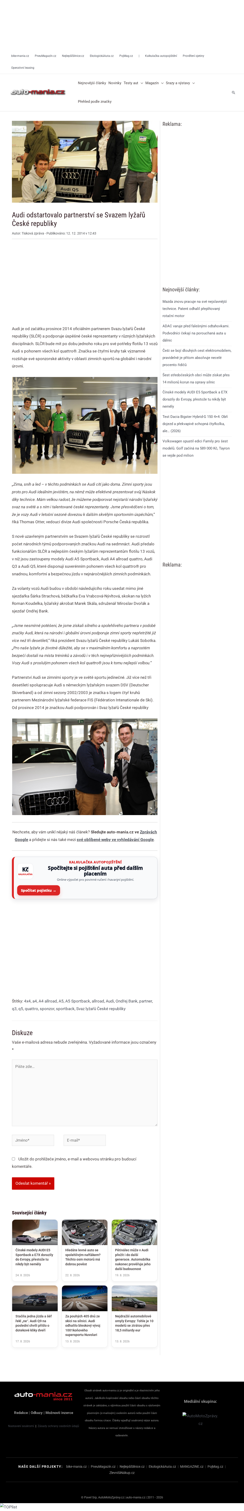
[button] (140, 83)
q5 (20, 1008)
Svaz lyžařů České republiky (101, 1008)
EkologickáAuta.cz (162, 1466)
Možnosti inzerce (59, 1413)
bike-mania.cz (76, 1466)
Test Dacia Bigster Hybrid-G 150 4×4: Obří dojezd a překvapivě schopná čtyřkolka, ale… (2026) (195, 424)
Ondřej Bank (126, 1001)
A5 (61, 1001)
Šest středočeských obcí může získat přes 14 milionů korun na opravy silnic (196, 378)
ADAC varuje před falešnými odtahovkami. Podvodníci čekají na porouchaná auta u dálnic (196, 333)
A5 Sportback (77, 1001)
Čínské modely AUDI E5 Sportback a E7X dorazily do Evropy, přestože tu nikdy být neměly (195, 399)
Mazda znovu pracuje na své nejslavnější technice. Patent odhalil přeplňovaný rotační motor (195, 308)
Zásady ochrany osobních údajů (58, 1426)
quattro (31, 1008)
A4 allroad (48, 1001)
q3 (14, 1008)
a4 (34, 1001)
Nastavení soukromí (21, 1426)
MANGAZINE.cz (191, 1466)
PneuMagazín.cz (103, 1466)
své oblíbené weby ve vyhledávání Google (115, 839)
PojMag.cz (215, 1466)
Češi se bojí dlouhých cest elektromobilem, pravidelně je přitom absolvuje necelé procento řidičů (197, 357)
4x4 (27, 1001)
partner (145, 1001)
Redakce (21, 1413)
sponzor (47, 1008)
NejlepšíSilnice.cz (132, 1466)
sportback (65, 1008)
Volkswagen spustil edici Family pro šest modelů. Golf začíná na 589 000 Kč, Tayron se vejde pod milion (196, 448)
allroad (98, 1001)
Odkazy (37, 1413)
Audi (110, 1001)
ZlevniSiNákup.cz (122, 1473)
